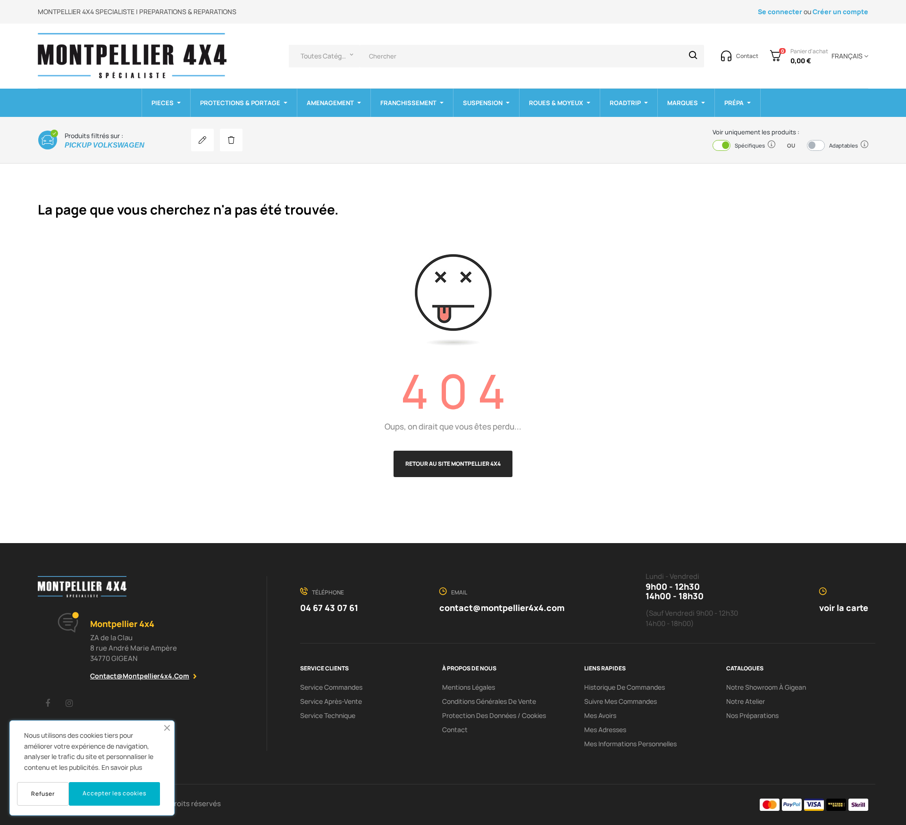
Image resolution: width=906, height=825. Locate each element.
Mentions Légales (468, 687)
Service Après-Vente (331, 701)
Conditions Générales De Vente (489, 701)
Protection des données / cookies (494, 715)
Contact (455, 729)
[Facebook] (48, 703)
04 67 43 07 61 (329, 607)
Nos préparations (752, 715)
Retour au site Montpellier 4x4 (453, 464)
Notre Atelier (745, 701)
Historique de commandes (624, 687)
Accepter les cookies (114, 793)
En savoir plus (121, 767)
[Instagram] (69, 703)
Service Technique (327, 715)
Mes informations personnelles (630, 743)
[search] (693, 56)
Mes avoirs (600, 715)
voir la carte (843, 607)
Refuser (43, 794)
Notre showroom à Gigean (766, 687)
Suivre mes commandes (620, 701)
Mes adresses (605, 729)
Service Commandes (331, 687)
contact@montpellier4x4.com (139, 675)
